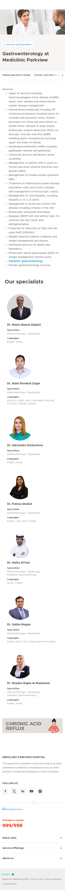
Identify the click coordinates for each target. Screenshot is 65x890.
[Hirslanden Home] (32, 810)
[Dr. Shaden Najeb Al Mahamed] (32, 665)
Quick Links (9, 838)
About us (8, 858)
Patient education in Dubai (16, 75)
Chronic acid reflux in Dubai (49, 75)
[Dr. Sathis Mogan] (32, 607)
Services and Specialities (19, 44)
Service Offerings (13, 848)
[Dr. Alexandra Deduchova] (32, 428)
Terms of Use (37, 879)
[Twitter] (14, 791)
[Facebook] (5, 791)
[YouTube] (31, 791)
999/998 (12, 825)
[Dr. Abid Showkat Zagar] (32, 366)
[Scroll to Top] (34, 803)
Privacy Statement (53, 879)
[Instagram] (40, 791)
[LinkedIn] (23, 791)
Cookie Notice (10, 884)
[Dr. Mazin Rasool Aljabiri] (32, 307)
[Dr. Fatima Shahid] (32, 486)
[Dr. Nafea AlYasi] (32, 545)
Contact (6, 874)
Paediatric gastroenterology (26, 261)
